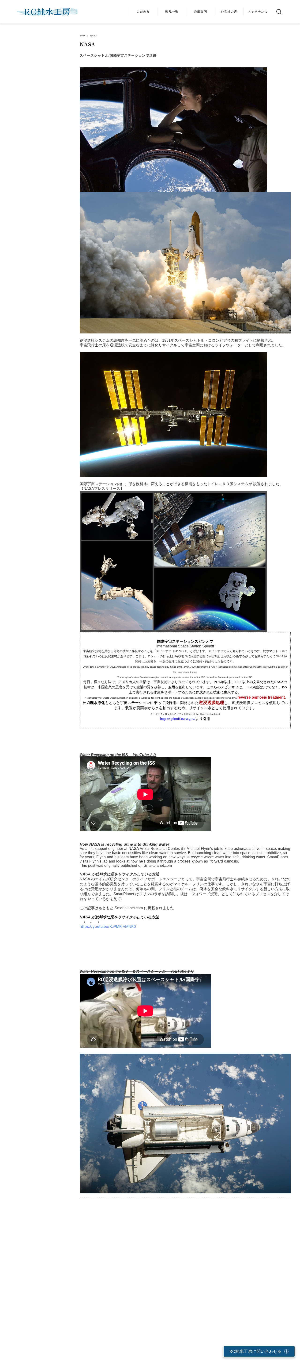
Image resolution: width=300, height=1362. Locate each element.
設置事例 (200, 11)
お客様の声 (229, 11)
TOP (82, 35)
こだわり (143, 11)
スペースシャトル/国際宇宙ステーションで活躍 (118, 55)
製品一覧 (171, 11)
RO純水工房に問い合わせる (255, 1351)
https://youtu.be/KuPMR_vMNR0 (108, 926)
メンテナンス (257, 11)
